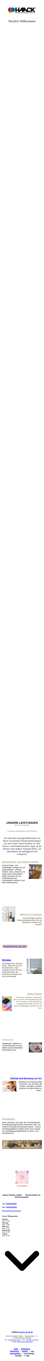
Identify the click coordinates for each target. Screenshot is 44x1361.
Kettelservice (8, 1040)
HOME (16, 1349)
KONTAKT (25, 1351)
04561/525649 (11, 1207)
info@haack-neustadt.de (25, 1341)
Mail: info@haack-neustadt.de (11, 1211)
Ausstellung (8, 1119)
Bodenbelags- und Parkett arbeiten (20, 862)
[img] (22, 7)
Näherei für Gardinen (31, 914)
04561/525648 (11, 1204)
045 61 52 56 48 (26, 1332)
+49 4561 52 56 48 (14, 1340)
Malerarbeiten (35, 994)
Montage (6, 960)
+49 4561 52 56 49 (31, 1340)
